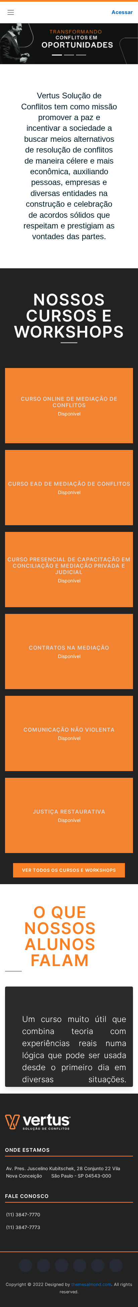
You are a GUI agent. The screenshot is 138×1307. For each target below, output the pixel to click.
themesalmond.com (91, 1284)
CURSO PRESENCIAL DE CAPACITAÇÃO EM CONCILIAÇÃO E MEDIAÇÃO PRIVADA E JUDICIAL (69, 565)
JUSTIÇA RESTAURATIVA (69, 811)
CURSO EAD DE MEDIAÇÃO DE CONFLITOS (69, 483)
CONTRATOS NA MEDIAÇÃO (69, 647)
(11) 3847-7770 (23, 1214)
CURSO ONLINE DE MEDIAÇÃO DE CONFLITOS (69, 401)
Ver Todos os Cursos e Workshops (69, 870)
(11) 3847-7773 (23, 1227)
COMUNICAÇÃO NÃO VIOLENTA (69, 729)
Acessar (122, 12)
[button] (96, 12)
